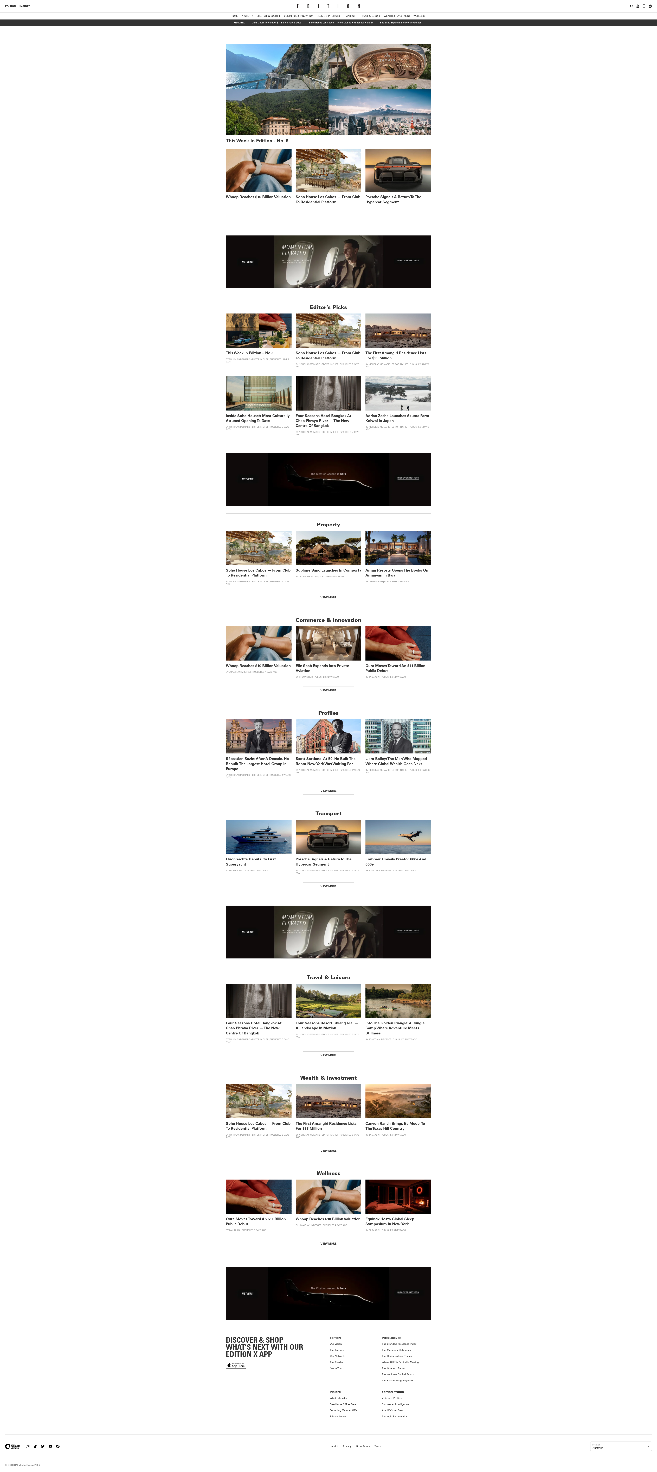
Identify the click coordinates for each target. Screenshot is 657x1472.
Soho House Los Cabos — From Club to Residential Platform (341, 22)
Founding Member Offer (344, 1410)
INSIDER (25, 6)
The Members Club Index (396, 1350)
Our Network (337, 1356)
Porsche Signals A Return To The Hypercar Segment (393, 199)
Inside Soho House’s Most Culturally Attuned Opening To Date (258, 418)
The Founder (337, 1350)
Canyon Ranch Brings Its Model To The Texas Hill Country (395, 1126)
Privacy (347, 1446)
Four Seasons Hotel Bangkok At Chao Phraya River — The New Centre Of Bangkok (323, 420)
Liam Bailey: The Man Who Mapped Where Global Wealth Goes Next (396, 761)
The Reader (336, 1362)
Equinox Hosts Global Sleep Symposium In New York (389, 1221)
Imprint (334, 1446)
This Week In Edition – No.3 (249, 352)
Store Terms (363, 1446)
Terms (378, 1446)
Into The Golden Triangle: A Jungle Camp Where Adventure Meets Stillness (394, 1027)
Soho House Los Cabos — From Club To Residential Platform (328, 199)
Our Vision (336, 1343)
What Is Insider (338, 1398)
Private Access (338, 1416)
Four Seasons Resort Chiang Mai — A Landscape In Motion (327, 1025)
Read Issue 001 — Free (343, 1404)
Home (234, 15)
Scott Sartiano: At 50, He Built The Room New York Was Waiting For (326, 761)
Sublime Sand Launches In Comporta (328, 570)
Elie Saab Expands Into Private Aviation (401, 22)
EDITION (10, 6)
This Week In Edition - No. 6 (257, 140)
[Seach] (631, 6)
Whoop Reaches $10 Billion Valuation (258, 196)
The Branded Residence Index (399, 1343)
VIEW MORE (328, 597)
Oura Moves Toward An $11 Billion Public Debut (277, 22)
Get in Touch (337, 1368)
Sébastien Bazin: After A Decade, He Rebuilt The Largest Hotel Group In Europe (257, 763)
